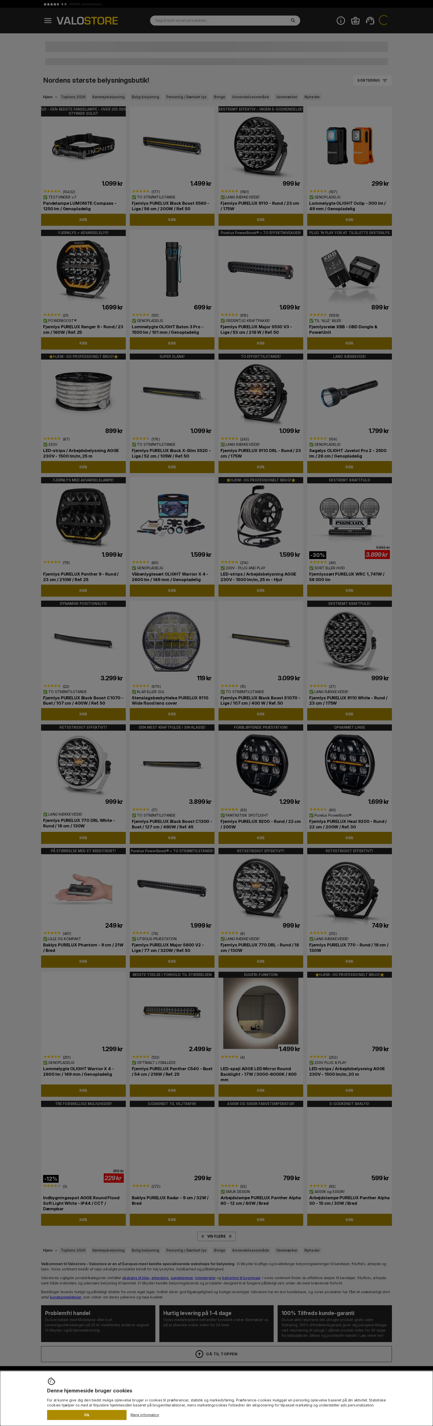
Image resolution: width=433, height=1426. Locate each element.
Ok (86, 1415)
